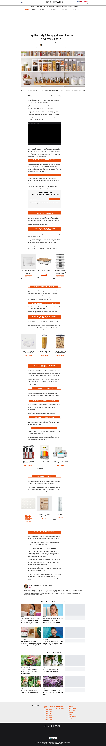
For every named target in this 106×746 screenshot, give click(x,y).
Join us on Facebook (48, 717)
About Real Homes (60, 708)
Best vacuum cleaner (72, 708)
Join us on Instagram (48, 711)
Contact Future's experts (52, 730)
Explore (76, 6)
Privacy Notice (31, 203)
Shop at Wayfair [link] (60, 517)
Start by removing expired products (51, 90)
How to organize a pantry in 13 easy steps (36, 90)
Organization (55, 33)
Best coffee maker (71, 710)
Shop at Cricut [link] (60, 465)
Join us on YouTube (48, 709)
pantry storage (55, 578)
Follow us (52, 95)
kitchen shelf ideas (37, 149)
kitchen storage (37, 217)
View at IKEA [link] (44, 274)
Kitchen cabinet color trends (53, 9)
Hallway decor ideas (76, 9)
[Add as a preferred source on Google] (53, 738)
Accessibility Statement (40, 730)
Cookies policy (59, 732)
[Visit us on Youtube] (82, 1)
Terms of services (42, 202)
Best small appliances (72, 716)
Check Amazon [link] (44, 464)
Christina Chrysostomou (48, 45)
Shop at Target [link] (28, 276)
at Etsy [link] (28, 515)
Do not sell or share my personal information (53, 734)
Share (30, 95)
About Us (60, 730)
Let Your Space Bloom (44, 168)
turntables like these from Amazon (50, 553)
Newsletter (58, 95)
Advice (65, 45)
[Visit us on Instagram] (84, 1)
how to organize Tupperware (47, 246)
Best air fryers (70, 714)
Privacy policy (52, 732)
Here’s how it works (66, 47)
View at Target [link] (28, 355)
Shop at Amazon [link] (60, 276)
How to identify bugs (65, 9)
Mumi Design (56, 377)
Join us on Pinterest (48, 715)
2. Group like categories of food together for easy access (70, 90)
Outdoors (64, 6)
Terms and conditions (43, 732)
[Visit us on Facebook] (78, 1)
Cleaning (33, 6)
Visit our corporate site (67, 742)
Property (70, 6)
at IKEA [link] (28, 517)
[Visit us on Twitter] (79, 1)
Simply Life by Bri (51, 295)
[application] (44, 133)
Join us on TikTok (47, 713)
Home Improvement (41, 6)
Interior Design (50, 6)
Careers (65, 732)
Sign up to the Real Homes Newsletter (49, 707)
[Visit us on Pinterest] (81, 1)
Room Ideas (58, 6)
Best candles (70, 718)
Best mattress (70, 706)
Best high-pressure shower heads (38, 9)
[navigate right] (84, 90)
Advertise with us (59, 706)
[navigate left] (21, 90)
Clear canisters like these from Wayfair (41, 559)
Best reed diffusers (71, 712)
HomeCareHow (31, 409)
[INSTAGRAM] (30, 587)
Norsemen (30, 484)
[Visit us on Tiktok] (87, 1)
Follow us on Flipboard (48, 719)
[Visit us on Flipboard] (86, 1)
